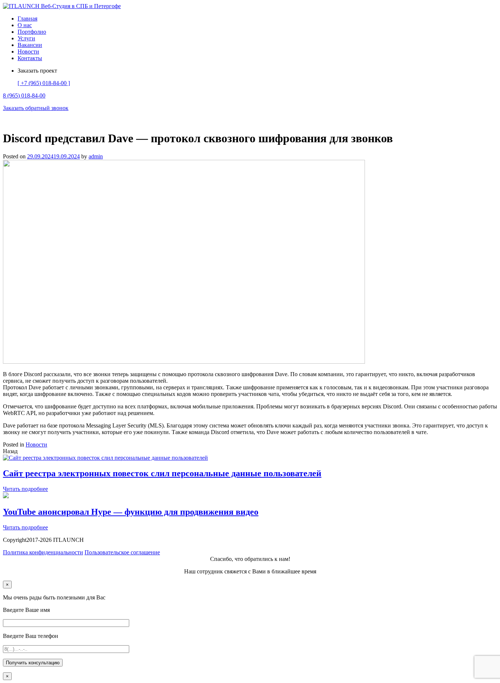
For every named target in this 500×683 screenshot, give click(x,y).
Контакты (30, 58)
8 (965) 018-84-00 (24, 95)
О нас (25, 25)
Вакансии (30, 45)
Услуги (26, 38)
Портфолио (32, 32)
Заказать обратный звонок (35, 108)
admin (96, 156)
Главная (27, 18)
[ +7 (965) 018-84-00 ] (44, 83)
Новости (28, 51)
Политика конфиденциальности (43, 552)
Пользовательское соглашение (122, 552)
